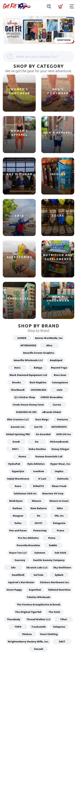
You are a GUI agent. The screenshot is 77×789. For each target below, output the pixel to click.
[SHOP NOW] (38, 30)
